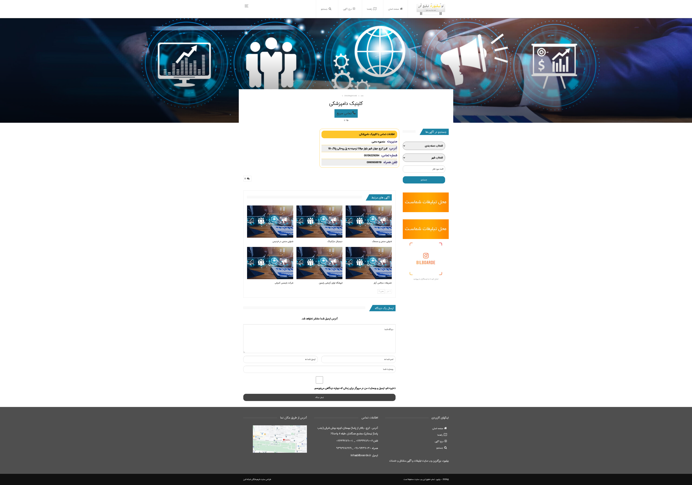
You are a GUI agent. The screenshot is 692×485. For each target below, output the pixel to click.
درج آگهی (347, 9)
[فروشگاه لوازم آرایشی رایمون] (319, 263)
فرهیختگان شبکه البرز (251, 479)
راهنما (369, 9)
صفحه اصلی (393, 9)
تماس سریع (344, 113)
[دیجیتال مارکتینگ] (319, 221)
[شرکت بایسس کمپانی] (270, 263)
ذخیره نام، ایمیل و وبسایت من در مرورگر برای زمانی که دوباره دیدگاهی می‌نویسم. (355, 388)
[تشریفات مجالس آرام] (369, 263)
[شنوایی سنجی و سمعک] (369, 221)
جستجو (324, 9)
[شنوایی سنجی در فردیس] (270, 221)
